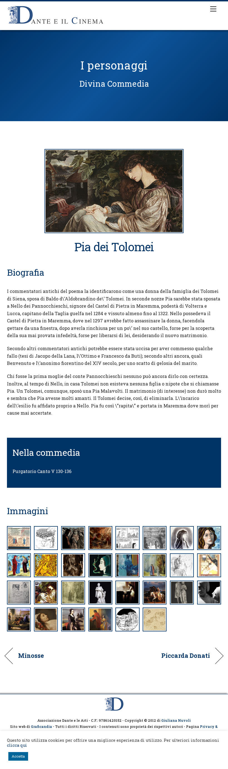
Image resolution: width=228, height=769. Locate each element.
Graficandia (41, 726)
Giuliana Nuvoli (176, 720)
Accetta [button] (18, 756)
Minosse (31, 655)
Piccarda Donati (185, 655)
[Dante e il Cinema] (55, 24)
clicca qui (17, 745)
